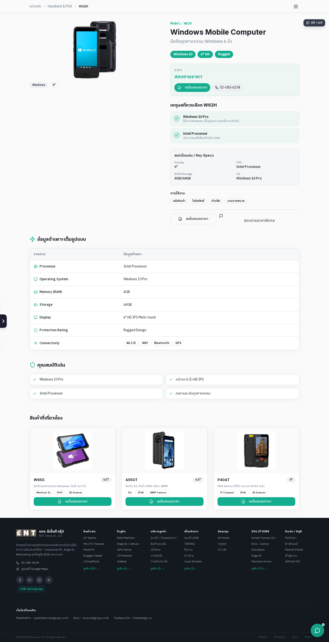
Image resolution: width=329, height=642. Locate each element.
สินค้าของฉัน (158, 544)
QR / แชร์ (316, 22)
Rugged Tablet (92, 556)
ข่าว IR (222, 550)
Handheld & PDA (60, 6)
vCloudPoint (91, 562)
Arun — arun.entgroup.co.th (91, 618)
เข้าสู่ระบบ (291, 556)
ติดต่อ (295, 637)
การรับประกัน (159, 562)
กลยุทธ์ (222, 544)
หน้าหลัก (35, 6)
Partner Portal (294, 550)
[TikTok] (49, 580)
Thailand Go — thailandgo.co (132, 618)
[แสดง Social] (3, 321)
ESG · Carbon (260, 544)
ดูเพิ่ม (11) (257, 569)
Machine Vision (261, 562)
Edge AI (256, 556)
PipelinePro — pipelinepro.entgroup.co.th (42, 618)
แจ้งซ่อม (156, 550)
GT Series (89, 538)
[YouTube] (29, 580)
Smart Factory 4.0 (263, 538)
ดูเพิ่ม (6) (122, 569)
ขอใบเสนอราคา (196, 87)
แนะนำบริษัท (191, 538)
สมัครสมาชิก (292, 562)
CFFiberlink (124, 556)
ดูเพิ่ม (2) (189, 569)
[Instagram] (39, 580)
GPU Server (124, 550)
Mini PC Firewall (93, 544)
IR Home (223, 538)
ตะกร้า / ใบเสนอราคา (164, 538)
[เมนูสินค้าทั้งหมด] (295, 6)
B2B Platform (126, 538)
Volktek (121, 562)
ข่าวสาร (189, 556)
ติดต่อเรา (290, 538)
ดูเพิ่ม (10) (89, 569)
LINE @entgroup (31, 589)
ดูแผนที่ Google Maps (34, 569)
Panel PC (89, 550)
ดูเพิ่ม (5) (156, 569)
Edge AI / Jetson (128, 544)
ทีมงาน (188, 550)
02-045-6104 (230, 87)
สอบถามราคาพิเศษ (259, 220)
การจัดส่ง (157, 556)
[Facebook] (20, 580)
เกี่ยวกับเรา (279, 637)
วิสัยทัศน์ (189, 544)
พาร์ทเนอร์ (291, 544)
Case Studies (193, 562)
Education (258, 550)
